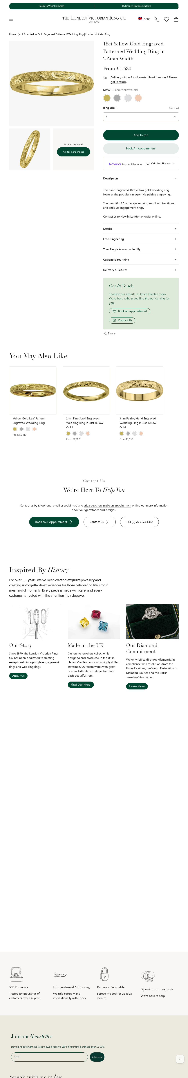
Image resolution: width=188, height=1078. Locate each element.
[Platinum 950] (117, 98)
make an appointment (117, 505)
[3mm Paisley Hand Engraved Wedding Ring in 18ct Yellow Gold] (139, 390)
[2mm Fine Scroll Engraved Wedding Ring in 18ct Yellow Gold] (86, 390)
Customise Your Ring (116, 259)
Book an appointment (132, 311)
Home (12, 34)
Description (110, 178)
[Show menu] (11, 19)
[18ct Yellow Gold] (107, 98)
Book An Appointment (141, 148)
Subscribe (97, 1057)
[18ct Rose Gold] (138, 98)
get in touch (118, 81)
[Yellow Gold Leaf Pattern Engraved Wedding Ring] (33, 390)
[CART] (176, 19)
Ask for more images (73, 152)
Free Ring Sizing (113, 239)
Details (107, 228)
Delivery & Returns (115, 269)
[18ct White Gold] (127, 98)
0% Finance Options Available (136, 6)
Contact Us (125, 320)
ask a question (93, 505)
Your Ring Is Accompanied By (121, 249)
